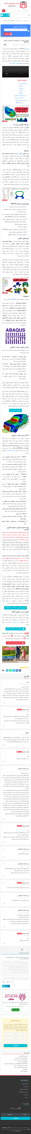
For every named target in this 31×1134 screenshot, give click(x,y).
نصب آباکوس (16, 622)
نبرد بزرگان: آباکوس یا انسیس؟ (21, 1058)
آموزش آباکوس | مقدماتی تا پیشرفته (16, 608)
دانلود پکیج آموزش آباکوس (14, 643)
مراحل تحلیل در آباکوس (20, 95)
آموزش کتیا (25, 1086)
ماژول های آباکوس (10, 450)
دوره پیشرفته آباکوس (23, 1092)
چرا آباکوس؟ (25, 1069)
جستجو (26, 10)
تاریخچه (21, 86)
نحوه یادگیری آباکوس (21, 100)
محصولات (20, 93)
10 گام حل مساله (19, 98)
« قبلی (27, 950)
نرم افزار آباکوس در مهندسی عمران (21, 1060)
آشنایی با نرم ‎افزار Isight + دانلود (21, 1067)
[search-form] (3, 10)
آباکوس (27, 49)
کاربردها (21, 91)
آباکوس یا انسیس (16, 410)
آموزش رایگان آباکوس (23, 1056)
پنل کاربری (26, 1095)
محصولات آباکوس (24, 1071)
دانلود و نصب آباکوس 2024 (14, 629)
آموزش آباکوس (15, 44)
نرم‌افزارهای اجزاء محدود (23, 1062)
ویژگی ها (21, 88)
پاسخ (4, 702)
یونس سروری (22, 44)
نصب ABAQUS (19, 103)
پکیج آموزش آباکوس (23, 1089)
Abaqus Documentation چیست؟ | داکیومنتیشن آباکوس (16, 1063)
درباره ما (26, 1097)
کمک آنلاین (15, 1010)
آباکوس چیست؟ (22, 83)
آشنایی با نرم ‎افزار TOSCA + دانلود (21, 1065)
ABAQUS (14, 299)
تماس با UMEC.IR (14, 1108)
